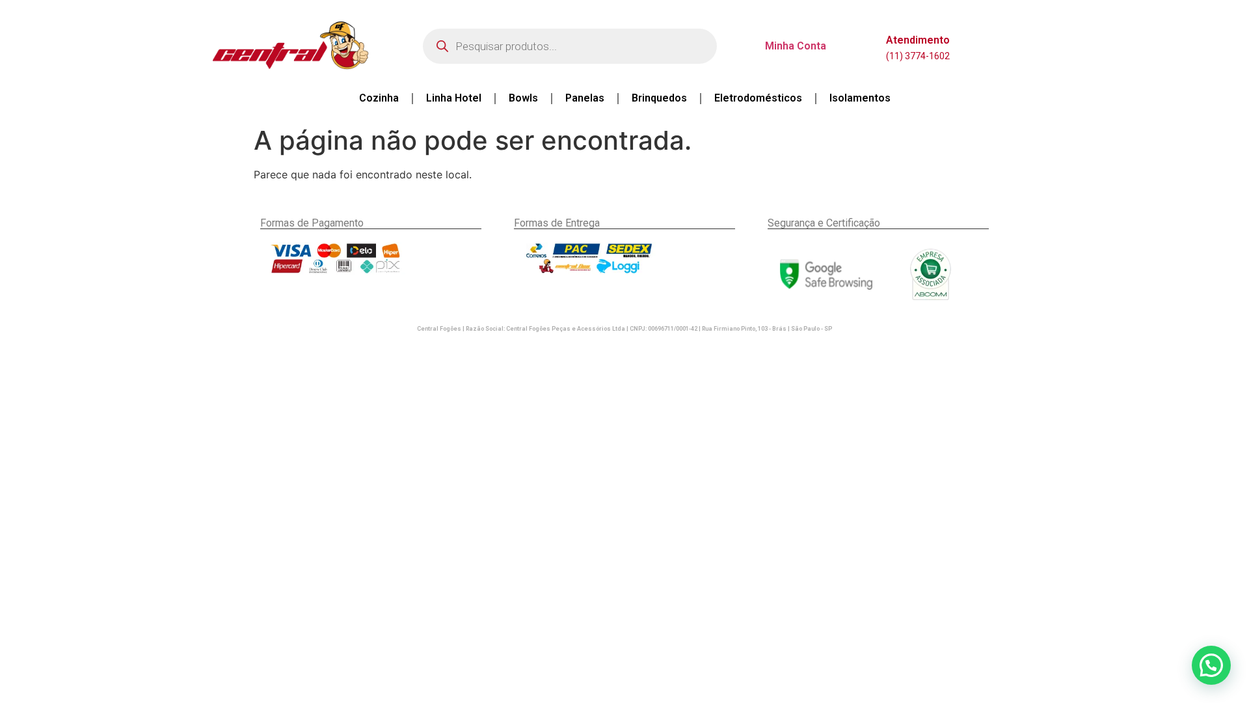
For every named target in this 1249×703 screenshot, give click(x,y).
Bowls (523, 98)
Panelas (584, 98)
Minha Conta (795, 46)
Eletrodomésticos (758, 98)
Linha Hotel (453, 98)
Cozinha (379, 98)
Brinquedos (659, 98)
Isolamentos (860, 98)
